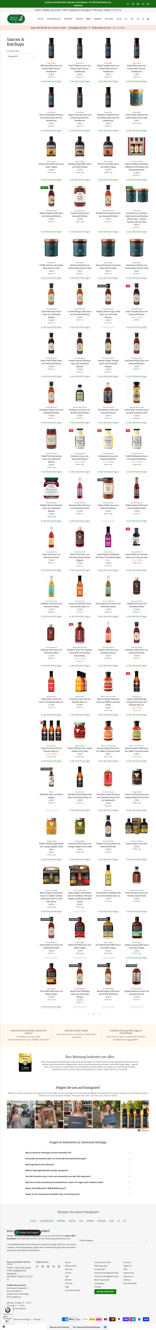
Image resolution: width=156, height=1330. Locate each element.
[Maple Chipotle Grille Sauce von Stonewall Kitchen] (51, 196)
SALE (81, 1221)
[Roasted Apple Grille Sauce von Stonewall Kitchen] (108, 974)
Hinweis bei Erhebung (59, 1327)
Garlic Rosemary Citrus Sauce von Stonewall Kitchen (51, 314)
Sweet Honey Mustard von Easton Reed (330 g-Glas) (136, 116)
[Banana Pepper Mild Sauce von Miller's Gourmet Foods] (136, 731)
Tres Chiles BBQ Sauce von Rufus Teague (51, 992)
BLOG (111, 1221)
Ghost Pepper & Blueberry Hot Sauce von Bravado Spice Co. (108, 557)
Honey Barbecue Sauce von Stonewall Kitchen (51, 946)
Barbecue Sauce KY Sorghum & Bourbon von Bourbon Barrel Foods (79, 653)
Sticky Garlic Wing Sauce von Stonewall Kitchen (51, 362)
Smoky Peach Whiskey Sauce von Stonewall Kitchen (80, 994)
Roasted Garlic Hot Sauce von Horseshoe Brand (79, 506)
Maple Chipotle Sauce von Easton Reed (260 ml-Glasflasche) (108, 68)
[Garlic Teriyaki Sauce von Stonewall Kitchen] (136, 294)
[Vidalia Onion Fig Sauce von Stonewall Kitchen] (108, 826)
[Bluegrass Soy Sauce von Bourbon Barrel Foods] (79, 392)
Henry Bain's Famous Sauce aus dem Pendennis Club (137, 411)
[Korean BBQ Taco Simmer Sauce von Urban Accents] (136, 537)
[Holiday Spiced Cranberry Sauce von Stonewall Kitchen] (51, 488)
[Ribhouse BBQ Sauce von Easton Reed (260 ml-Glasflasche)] (51, 48)
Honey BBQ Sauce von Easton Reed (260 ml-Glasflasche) (136, 68)
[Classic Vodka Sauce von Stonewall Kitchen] (108, 488)
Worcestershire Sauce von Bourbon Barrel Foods (137, 894)
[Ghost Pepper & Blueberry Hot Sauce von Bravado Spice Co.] (108, 537)
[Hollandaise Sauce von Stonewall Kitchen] (108, 439)
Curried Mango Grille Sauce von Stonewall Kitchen (80, 313)
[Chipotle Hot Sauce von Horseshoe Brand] (136, 586)
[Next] (145, 1114)
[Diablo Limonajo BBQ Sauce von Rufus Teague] (136, 928)
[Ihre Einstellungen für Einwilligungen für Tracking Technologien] (4, 1326)
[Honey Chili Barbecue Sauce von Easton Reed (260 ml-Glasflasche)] (51, 97)
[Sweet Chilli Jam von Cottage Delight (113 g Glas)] (79, 731)
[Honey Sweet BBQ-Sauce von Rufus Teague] (51, 147)
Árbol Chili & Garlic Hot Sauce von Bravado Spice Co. (51, 700)
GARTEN (72, 1221)
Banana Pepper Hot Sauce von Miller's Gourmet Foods (108, 749)
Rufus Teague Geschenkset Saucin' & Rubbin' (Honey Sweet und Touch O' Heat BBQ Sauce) (51, 897)
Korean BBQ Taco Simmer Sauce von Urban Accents (136, 555)
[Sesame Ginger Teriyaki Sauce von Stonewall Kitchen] (108, 343)
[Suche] (137, 18)
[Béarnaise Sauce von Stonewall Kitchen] (79, 439)
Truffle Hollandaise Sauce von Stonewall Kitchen (137, 457)
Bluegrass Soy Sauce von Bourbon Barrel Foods (79, 411)
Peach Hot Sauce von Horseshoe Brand (51, 555)
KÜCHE (33, 1221)
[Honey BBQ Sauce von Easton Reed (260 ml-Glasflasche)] (136, 48)
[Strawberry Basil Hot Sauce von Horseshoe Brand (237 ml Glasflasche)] (108, 777)
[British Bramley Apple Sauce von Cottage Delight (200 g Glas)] (51, 826)
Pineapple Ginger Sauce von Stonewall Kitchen (51, 411)
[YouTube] (142, 4)
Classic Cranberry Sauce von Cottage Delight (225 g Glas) (136, 795)
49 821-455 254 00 (22, 1267)
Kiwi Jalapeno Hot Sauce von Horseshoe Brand (108, 605)
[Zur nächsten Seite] (99, 1014)
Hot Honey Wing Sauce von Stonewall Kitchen (136, 362)
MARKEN (90, 1221)
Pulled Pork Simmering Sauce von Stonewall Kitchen (51, 459)
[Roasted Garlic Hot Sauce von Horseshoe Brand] (79, 488)
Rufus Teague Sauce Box (136, 843)
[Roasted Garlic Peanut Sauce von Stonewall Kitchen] (108, 196)
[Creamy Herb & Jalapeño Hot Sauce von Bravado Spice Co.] (108, 875)
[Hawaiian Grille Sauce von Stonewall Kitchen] (136, 633)
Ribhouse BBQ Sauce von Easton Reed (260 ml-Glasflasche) (51, 68)
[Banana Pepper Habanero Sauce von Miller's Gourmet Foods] (108, 682)
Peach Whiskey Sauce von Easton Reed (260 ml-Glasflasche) (80, 68)
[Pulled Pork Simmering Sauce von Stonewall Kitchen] (51, 439)
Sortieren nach (13, 51)
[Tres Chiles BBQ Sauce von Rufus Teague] (51, 974)
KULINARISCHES (46, 1221)
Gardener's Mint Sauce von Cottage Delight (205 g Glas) (80, 845)
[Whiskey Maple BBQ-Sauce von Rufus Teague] (79, 147)
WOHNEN (61, 1221)
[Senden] (146, 1240)
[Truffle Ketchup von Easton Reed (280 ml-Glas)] (51, 248)
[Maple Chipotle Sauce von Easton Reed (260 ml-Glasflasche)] (108, 48)
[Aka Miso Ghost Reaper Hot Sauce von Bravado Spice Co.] (79, 777)
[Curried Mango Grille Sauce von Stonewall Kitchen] (79, 294)
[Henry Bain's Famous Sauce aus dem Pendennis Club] (136, 392)
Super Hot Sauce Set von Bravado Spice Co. (51, 749)
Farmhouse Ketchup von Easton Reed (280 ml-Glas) (136, 266)
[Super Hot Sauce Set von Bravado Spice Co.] (51, 731)
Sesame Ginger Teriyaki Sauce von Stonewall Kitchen (108, 363)
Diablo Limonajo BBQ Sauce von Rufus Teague (137, 946)
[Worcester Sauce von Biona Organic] (51, 777)
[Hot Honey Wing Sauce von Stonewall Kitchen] (136, 343)
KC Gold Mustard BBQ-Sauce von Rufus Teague (108, 946)
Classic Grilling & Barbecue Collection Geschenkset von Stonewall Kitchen (136, 167)
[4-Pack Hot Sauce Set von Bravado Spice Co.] (79, 682)
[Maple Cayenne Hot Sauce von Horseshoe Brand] (136, 488)
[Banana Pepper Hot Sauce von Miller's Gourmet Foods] (108, 731)
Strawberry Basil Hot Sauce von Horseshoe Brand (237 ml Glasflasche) (108, 797)
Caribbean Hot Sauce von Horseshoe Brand (51, 605)
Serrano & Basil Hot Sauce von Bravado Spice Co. (80, 605)
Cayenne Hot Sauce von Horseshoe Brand (108, 651)
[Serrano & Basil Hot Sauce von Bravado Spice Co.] (79, 586)
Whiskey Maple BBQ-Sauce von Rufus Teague (79, 165)
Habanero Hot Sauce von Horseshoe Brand (51, 651)
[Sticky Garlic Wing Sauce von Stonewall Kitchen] (51, 343)
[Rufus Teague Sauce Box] (136, 826)
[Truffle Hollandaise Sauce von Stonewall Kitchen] (136, 439)
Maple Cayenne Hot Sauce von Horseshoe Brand (137, 506)
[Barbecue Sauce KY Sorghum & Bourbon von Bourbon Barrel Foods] (79, 633)
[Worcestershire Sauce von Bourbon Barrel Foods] (136, 875)
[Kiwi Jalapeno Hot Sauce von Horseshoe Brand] (108, 586)
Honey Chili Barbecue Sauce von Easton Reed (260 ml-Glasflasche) (51, 118)
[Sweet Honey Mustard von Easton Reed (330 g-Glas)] (136, 97)
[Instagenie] (143, 1131)
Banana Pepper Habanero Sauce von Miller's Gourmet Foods (108, 702)
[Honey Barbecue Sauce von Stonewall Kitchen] (51, 928)
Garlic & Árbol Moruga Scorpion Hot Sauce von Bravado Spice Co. (136, 702)
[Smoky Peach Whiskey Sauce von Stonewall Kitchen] (79, 974)
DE (124, 1221)
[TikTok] (148, 4)
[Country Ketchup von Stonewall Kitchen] (79, 196)
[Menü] (11, 1307)
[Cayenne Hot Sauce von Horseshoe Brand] (108, 633)
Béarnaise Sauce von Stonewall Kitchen (80, 457)
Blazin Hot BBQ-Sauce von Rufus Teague (79, 946)
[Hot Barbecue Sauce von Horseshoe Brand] (108, 392)
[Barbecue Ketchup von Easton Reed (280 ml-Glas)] (79, 248)
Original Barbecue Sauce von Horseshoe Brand (136, 992)
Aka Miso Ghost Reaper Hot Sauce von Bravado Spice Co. (80, 795)
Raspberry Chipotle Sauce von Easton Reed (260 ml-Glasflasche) (108, 118)
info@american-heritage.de (79, 10)
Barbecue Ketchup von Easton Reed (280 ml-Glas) (79, 266)
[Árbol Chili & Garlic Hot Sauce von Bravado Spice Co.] (51, 682)
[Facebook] (127, 4)
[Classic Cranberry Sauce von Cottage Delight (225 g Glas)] (136, 777)
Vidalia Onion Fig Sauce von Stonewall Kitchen (108, 845)
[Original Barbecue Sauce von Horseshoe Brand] (136, 974)
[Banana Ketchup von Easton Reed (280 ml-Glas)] (108, 248)
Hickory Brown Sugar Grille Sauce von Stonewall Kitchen (108, 314)
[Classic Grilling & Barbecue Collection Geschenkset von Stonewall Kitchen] (136, 147)
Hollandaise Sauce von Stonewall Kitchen (108, 457)
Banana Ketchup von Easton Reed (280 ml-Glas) (108, 266)
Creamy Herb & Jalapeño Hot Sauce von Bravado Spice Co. (108, 894)
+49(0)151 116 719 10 (112, 10)
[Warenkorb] (148, 18)
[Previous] (10, 1114)
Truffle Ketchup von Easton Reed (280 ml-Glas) (51, 266)
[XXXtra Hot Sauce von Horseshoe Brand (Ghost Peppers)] (79, 537)
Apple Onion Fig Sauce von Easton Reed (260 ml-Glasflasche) (79, 118)
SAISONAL (101, 1221)
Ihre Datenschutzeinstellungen (86, 1327)
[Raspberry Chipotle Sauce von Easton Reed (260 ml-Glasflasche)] (108, 97)
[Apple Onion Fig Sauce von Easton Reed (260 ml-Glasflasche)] (79, 97)
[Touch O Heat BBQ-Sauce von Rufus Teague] (108, 147)
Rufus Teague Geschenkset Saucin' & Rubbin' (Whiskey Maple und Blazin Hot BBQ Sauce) (80, 897)
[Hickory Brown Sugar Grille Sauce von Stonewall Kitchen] (108, 294)
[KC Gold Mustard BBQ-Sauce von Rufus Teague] (108, 928)
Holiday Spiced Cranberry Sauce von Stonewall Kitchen (51, 508)
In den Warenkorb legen (51, 81)
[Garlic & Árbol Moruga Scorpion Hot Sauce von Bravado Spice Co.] (136, 682)
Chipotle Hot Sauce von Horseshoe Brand (137, 605)
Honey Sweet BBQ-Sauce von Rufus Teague (51, 165)
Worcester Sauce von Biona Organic (51, 795)
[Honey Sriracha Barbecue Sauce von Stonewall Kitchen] (79, 343)
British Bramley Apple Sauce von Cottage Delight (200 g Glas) (51, 846)
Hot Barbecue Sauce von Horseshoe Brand (108, 411)
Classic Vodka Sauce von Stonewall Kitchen (108, 506)
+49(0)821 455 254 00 (51, 10)
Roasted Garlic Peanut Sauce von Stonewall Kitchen (108, 214)
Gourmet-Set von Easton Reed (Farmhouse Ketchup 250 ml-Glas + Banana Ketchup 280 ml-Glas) (136, 217)
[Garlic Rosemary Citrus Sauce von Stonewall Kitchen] (51, 294)
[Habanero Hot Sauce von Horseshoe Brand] (51, 633)
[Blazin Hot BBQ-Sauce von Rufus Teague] (79, 928)
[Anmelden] (142, 18)
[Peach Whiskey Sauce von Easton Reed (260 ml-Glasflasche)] (79, 48)
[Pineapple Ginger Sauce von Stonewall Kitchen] (51, 392)
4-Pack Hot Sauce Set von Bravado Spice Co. (80, 700)
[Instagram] (132, 4)
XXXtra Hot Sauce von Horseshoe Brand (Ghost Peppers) (79, 557)
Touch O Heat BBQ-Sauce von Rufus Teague (108, 165)
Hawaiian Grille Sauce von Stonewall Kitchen (136, 651)
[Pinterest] (137, 4)
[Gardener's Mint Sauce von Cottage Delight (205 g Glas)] (79, 826)
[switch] (7, 1321)
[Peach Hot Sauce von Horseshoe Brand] (51, 537)
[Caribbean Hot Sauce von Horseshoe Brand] (51, 586)
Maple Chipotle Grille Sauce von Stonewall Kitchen (51, 214)
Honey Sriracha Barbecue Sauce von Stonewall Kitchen (80, 363)
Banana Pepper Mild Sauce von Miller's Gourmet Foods (137, 749)
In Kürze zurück (108, 327)
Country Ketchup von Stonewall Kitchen (80, 214)
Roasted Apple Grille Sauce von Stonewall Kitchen (108, 992)
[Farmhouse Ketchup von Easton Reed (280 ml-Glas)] (136, 248)
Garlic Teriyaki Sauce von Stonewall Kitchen (137, 313)
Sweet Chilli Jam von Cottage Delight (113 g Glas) (79, 749)
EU (119, 1221)
